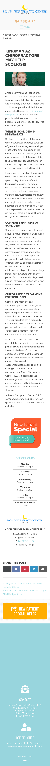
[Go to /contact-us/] (25, 702)
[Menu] (25, 762)
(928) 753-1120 (25, 21)
